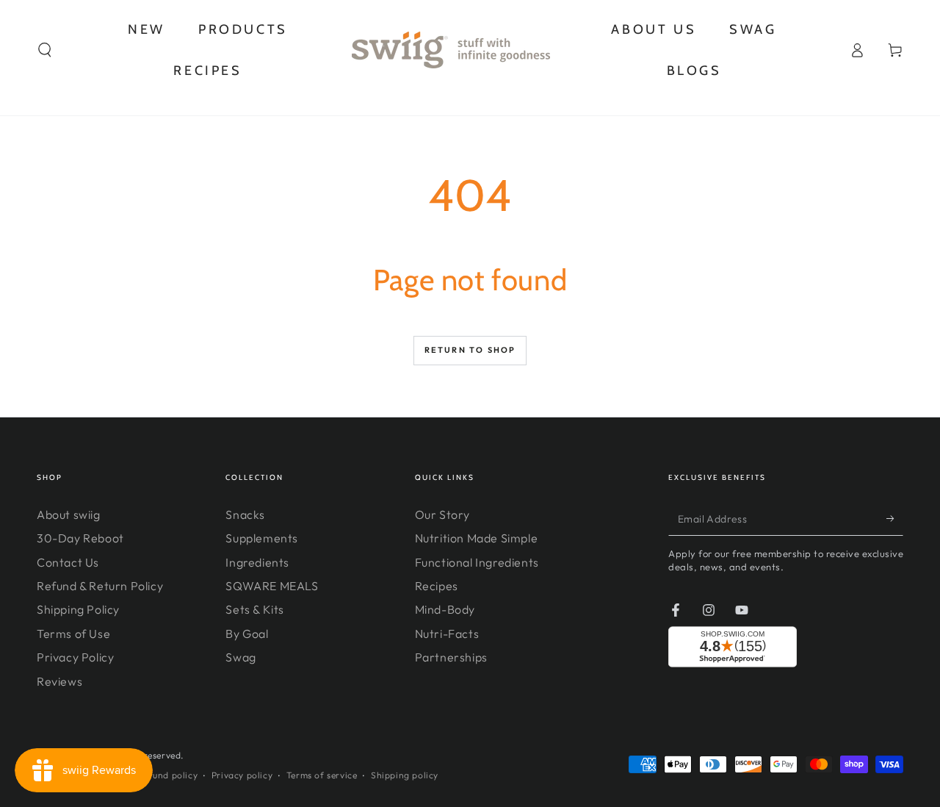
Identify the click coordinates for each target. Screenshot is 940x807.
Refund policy (167, 775)
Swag (240, 657)
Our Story (442, 514)
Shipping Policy (78, 609)
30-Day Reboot (80, 538)
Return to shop (470, 350)
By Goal (246, 633)
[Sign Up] (894, 519)
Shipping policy (404, 775)
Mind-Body (445, 609)
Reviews (59, 681)
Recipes (436, 585)
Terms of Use (73, 633)
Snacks (245, 514)
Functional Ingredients (477, 562)
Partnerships (451, 657)
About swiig (69, 514)
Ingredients (257, 562)
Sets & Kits (254, 609)
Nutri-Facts (447, 633)
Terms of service (322, 775)
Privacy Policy (75, 657)
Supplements (261, 538)
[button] (45, 50)
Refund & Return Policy (100, 585)
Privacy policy (242, 775)
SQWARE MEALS (271, 585)
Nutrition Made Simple (476, 538)
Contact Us (68, 562)
